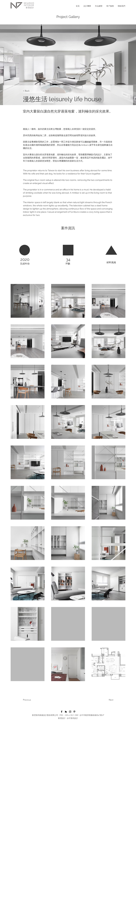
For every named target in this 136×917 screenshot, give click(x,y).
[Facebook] (61, 711)
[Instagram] (70, 711)
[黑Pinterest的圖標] (74, 711)
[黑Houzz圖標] (65, 711)
